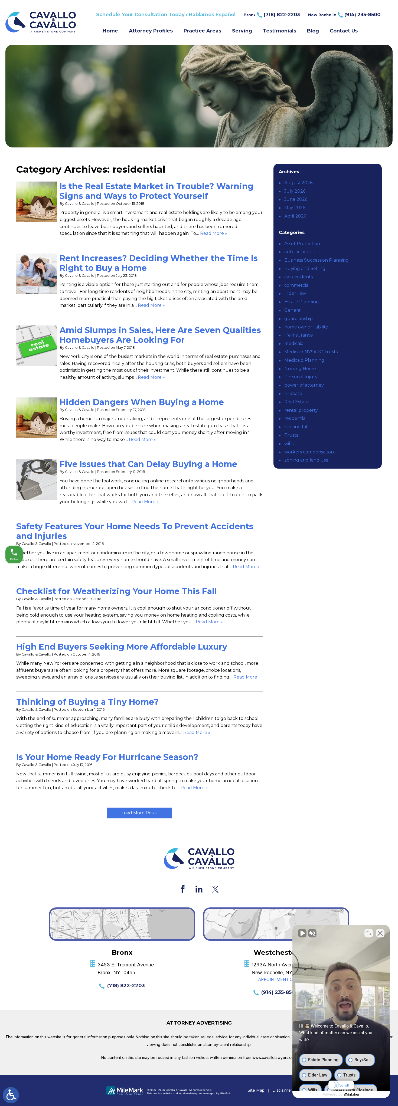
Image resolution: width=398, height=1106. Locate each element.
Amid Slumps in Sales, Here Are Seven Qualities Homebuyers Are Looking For (160, 335)
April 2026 (295, 216)
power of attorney (304, 385)
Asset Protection (302, 243)
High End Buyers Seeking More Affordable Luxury (121, 647)
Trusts (291, 435)
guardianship (298, 318)
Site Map (256, 1090)
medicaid (294, 343)
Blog (313, 31)
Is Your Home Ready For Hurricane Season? (107, 757)
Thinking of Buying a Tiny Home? (87, 702)
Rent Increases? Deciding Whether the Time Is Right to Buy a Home (159, 263)
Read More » (213, 233)
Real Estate (296, 401)
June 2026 (295, 199)
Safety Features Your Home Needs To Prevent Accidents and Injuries (134, 531)
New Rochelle (344, 14)
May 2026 (294, 207)
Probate (293, 393)
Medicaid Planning (304, 360)
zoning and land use (306, 460)
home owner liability (306, 327)
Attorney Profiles (151, 31)
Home (110, 31)
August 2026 (298, 182)
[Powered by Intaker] (352, 1094)
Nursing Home (300, 368)
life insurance (298, 335)
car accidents (298, 276)
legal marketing (188, 1093)
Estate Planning (301, 301)
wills (288, 443)
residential (295, 418)
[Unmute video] (302, 933)
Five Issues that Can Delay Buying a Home (148, 464)
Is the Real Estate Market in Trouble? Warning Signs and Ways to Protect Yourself (156, 191)
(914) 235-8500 (280, 992)
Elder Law (295, 293)
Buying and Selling (304, 268)
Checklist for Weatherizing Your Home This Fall (116, 591)
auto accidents (300, 251)
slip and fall (296, 426)
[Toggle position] (368, 933)
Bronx (272, 14)
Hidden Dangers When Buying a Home (142, 402)
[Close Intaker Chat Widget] (380, 933)
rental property (301, 410)
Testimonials (279, 31)
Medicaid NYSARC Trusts (311, 351)
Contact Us (344, 31)
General (293, 310)
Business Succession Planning (316, 260)
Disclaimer (282, 1090)
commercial (297, 285)
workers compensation (309, 452)
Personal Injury (301, 376)
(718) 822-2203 (126, 986)
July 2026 (294, 191)
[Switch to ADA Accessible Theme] (11, 1095)
